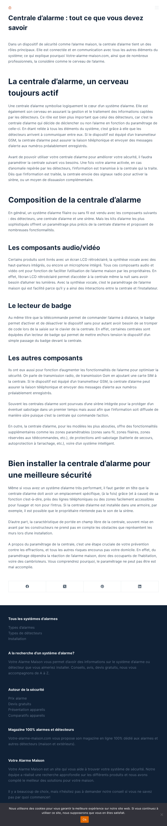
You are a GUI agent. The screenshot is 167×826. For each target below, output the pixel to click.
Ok (85, 819)
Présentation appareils (26, 709)
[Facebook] (27, 586)
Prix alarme (17, 698)
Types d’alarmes (21, 627)
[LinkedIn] (140, 586)
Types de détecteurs (25, 633)
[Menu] (157, 8)
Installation (17, 639)
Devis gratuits (19, 704)
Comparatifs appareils (26, 715)
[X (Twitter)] (65, 586)
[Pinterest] (102, 586)
